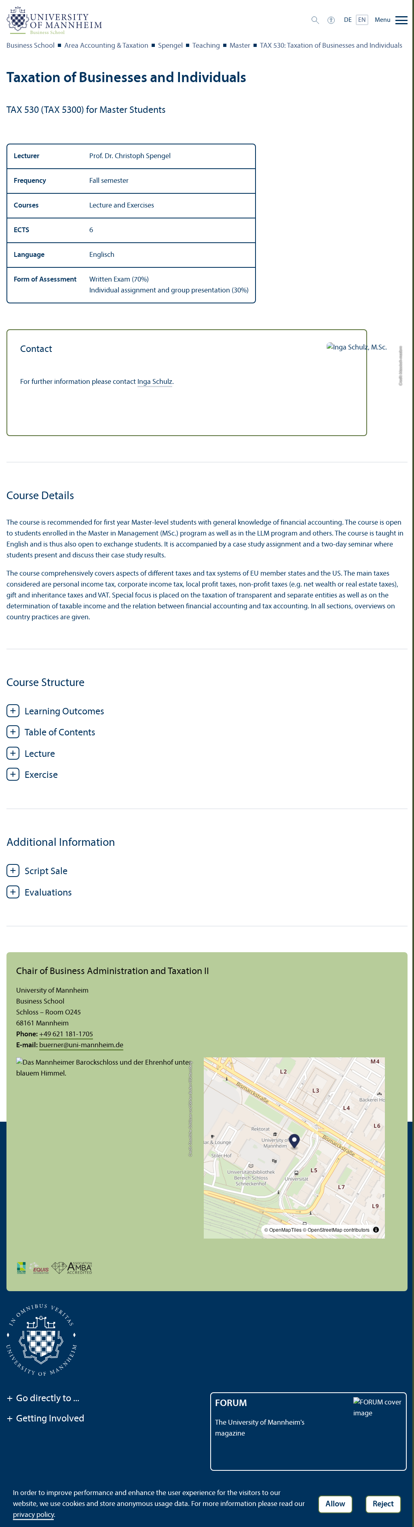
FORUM (231, 1403)
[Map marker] (294, 1142)
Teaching (206, 46)
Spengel (170, 46)
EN (362, 20)
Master (240, 46)
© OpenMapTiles (283, 1229)
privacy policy (33, 1515)
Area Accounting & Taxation (106, 46)
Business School (30, 46)
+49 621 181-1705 (66, 1034)
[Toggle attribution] (376, 1230)
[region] (207, 223)
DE (348, 20)
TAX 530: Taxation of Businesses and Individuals (331, 46)
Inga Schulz (154, 382)
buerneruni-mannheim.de (81, 1045)
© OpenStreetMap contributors (336, 1229)
